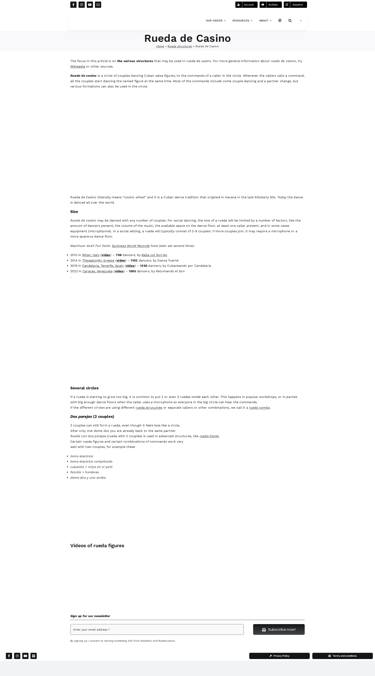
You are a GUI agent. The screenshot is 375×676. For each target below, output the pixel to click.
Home (160, 46)
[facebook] (73, 5)
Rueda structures (180, 46)
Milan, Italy (90, 255)
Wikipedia (77, 66)
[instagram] (82, 5)
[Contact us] (280, 21)
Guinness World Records (131, 246)
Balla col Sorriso (154, 255)
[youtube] (90, 5)
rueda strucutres (149, 407)
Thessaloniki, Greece (98, 260)
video (106, 255)
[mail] (98, 5)
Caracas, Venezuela (97, 271)
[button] (290, 21)
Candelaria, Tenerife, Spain (103, 266)
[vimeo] (33, 656)
